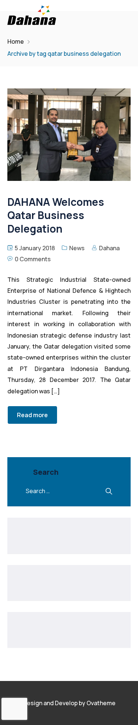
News (77, 248)
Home (15, 41)
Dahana (109, 248)
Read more (32, 415)
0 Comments (33, 259)
